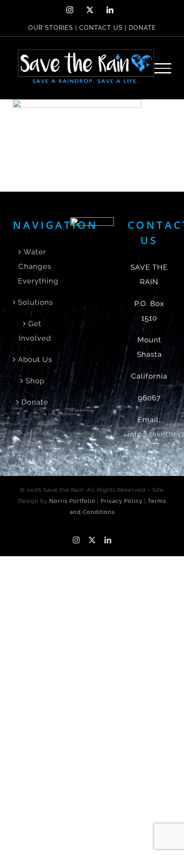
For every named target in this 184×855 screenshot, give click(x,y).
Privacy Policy (121, 501)
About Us (35, 359)
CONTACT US (101, 27)
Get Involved (35, 330)
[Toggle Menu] (163, 68)
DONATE (142, 27)
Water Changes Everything (35, 266)
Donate (34, 402)
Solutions (35, 302)
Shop (35, 380)
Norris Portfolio (72, 501)
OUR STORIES (50, 27)
